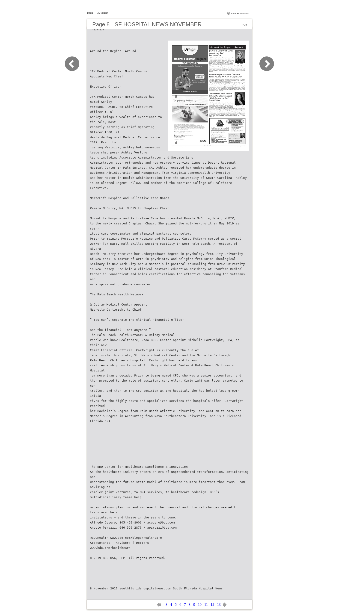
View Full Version (240, 13)
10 (200, 604)
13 (219, 604)
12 (212, 604)
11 (206, 604)
